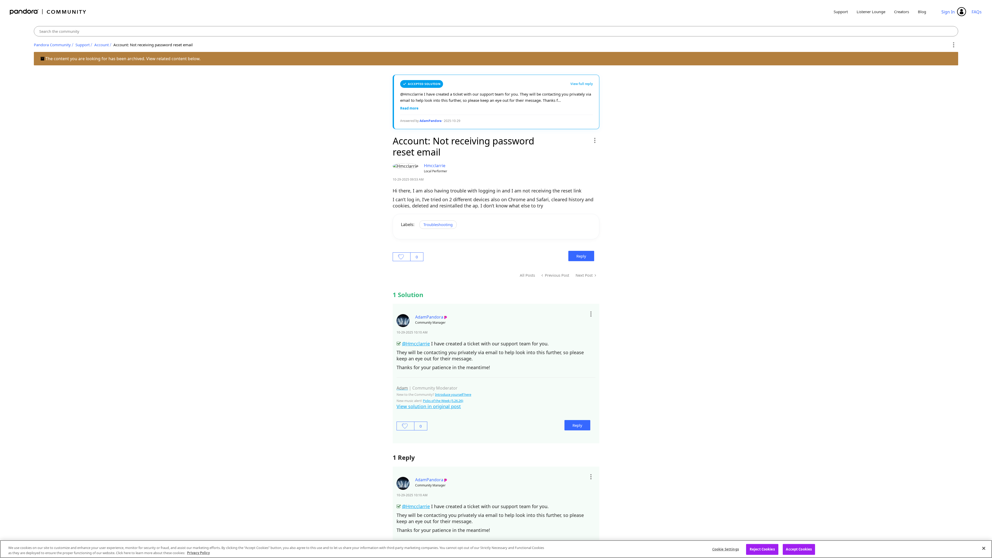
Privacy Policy (198, 552)
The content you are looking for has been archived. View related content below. (122, 58)
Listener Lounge (871, 11)
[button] (594, 140)
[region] (496, 549)
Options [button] (953, 45)
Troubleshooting (438, 224)
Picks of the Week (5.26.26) (443, 400)
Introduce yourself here (453, 394)
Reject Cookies (762, 549)
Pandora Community (48, 12)
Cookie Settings (725, 549)
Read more (409, 108)
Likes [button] (401, 257)
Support (841, 11)
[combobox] (496, 31)
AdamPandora (430, 121)
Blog (922, 11)
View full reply (581, 84)
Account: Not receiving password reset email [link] (153, 44)
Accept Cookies (799, 549)
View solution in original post (429, 406)
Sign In (948, 12)
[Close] (983, 548)
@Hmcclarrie (416, 343)
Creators (901, 11)
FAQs (977, 12)
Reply (581, 256)
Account (101, 44)
